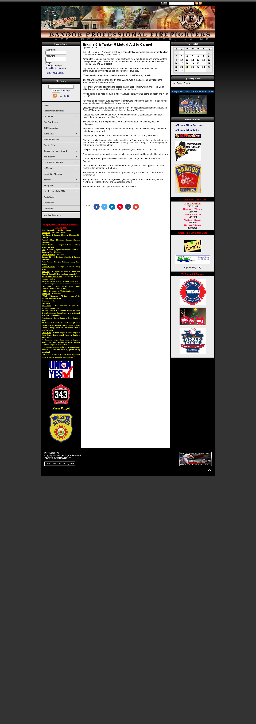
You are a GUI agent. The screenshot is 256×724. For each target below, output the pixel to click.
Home (46, 105)
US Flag (61, 220)
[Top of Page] (209, 470)
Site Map (65, 91)
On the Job (48, 116)
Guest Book (49, 203)
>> (211, 44)
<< (174, 44)
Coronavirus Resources (54, 111)
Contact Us (49, 208)
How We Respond (52, 139)
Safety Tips (49, 185)
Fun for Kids (49, 145)
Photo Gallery (50, 197)
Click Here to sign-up (56, 68)
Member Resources (52, 215)
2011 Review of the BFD (54, 191)
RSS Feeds (63, 96)
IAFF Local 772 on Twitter (187, 130)
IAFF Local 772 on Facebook (189, 125)
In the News (49, 134)
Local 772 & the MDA (53, 162)
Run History (49, 157)
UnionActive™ (63, 458)
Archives (47, 180)
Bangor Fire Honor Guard (55, 151)
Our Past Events (51, 122)
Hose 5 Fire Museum (53, 174)
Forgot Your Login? (55, 73)
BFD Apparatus (51, 128)
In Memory (49, 168)
